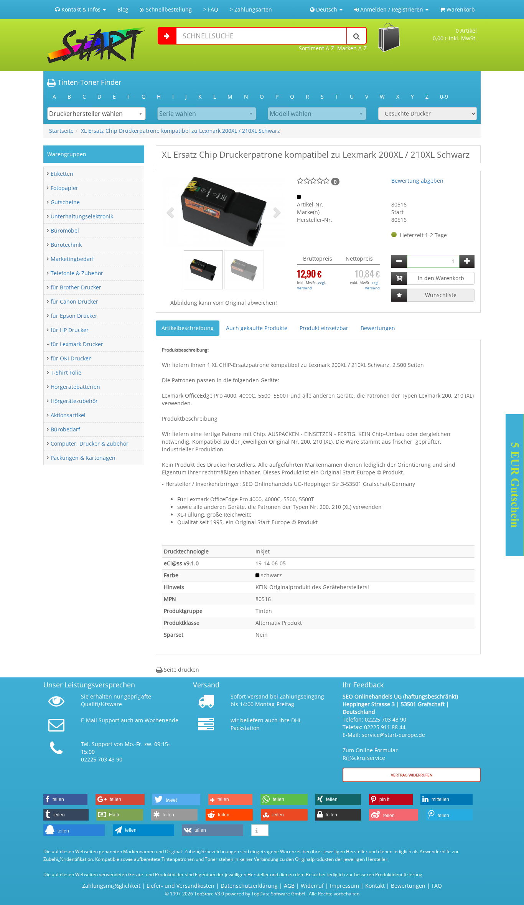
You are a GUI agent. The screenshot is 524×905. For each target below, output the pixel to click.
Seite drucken (180, 669)
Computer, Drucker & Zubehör (90, 443)
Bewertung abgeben (417, 180)
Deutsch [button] (327, 9)
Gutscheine (65, 202)
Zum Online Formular (370, 750)
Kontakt (375, 885)
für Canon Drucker (74, 301)
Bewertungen (378, 328)
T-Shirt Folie (66, 372)
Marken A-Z (352, 48)
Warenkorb (460, 9)
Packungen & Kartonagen (83, 457)
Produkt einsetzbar (324, 328)
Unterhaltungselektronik (82, 216)
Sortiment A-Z (316, 48)
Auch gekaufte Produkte (256, 328)
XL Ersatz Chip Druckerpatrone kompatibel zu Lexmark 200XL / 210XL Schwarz (180, 130)
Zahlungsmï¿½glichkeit (111, 885)
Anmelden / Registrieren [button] (392, 9)
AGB (289, 885)
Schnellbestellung (168, 9)
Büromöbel (65, 230)
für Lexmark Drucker (77, 344)
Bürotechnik (66, 244)
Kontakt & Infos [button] (81, 9)
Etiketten (62, 173)
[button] (171, 211)
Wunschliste (440, 295)
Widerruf (312, 885)
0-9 (444, 96)
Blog (123, 9)
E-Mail (89, 720)
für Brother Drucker (76, 287)
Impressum (344, 885)
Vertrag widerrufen (412, 775)
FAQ (437, 885)
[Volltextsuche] (357, 36)
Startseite (61, 130)
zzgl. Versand (311, 285)
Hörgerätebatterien (75, 386)
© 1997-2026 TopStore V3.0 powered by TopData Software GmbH (235, 893)
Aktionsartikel (68, 415)
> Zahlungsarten (251, 9)
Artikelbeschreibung (187, 328)
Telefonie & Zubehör (77, 273)
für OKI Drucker (71, 358)
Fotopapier (64, 188)
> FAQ (210, 9)
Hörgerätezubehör (74, 401)
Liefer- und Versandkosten (180, 885)
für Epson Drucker (74, 315)
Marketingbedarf (72, 259)
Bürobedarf (65, 429)
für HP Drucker (70, 330)
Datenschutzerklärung (249, 885)
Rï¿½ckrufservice (364, 757)
